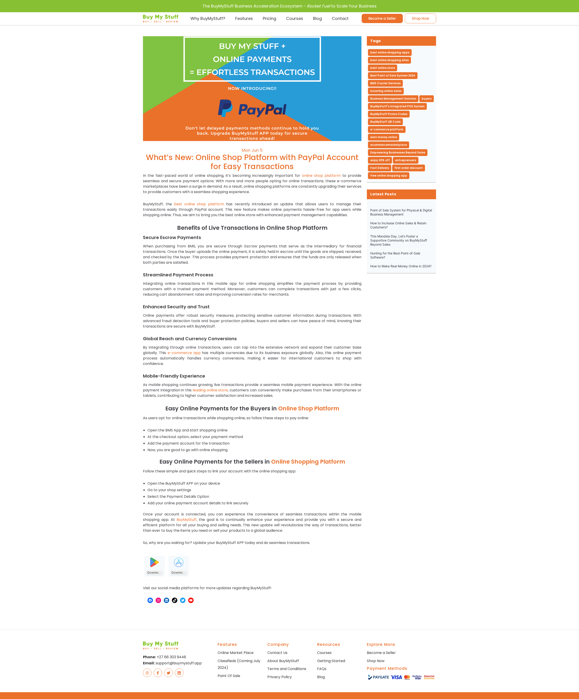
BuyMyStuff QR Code (385, 122)
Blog (317, 18)
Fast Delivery (379, 168)
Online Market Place (236, 652)
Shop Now (420, 18)
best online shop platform (199, 204)
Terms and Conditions (286, 668)
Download (155, 572)
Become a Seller (382, 18)
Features (244, 18)
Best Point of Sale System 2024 (392, 75)
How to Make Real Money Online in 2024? (401, 266)
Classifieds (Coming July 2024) (239, 664)
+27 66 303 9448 (171, 657)
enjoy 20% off (380, 160)
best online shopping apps (389, 52)
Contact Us (277, 652)
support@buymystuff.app (179, 663)
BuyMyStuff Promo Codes (388, 114)
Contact (340, 18)
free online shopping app (388, 175)
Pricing (269, 18)
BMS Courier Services (385, 83)
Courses (294, 18)
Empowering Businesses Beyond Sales (397, 152)
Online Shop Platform (308, 408)
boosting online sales (385, 91)
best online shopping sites (389, 60)
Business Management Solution (393, 99)
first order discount (408, 168)
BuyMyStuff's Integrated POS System (397, 106)
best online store (382, 68)
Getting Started (331, 660)
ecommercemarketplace (388, 145)
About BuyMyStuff (283, 660)
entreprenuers (405, 160)
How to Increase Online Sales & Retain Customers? (398, 225)
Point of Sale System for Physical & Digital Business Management (401, 212)
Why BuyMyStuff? (207, 18)
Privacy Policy (279, 677)
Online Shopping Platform (308, 462)
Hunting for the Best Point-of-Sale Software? (395, 255)
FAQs (321, 668)
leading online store (210, 390)
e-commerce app (184, 352)
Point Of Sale (229, 675)
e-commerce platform (386, 129)
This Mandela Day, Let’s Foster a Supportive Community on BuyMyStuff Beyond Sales (398, 240)
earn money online (383, 137)
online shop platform (321, 175)
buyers (427, 99)
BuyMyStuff (187, 519)
